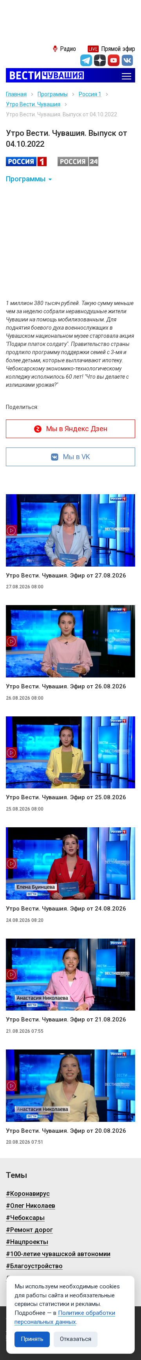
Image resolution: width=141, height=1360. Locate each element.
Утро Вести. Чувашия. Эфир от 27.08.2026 (66, 575)
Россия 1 (90, 94)
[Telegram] (86, 60)
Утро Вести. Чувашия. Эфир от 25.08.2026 (66, 797)
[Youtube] (113, 60)
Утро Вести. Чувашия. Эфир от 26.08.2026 (66, 686)
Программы (53, 94)
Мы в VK (76, 457)
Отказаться (75, 1338)
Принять (32, 1338)
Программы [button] (25, 179)
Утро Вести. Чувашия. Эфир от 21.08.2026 (66, 1019)
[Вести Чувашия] (45, 76)
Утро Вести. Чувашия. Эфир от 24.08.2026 (66, 908)
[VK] (127, 60)
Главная (16, 94)
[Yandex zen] (100, 60)
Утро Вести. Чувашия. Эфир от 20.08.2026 (66, 1130)
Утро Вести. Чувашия (33, 104)
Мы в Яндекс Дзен (76, 429)
